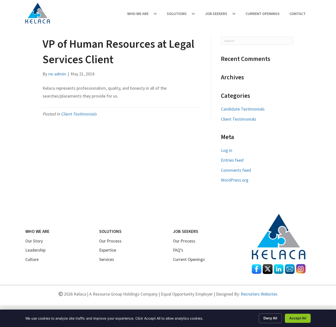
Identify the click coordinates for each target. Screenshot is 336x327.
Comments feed (236, 170)
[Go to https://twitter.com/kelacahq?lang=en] (268, 269)
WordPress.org (234, 180)
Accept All (297, 318)
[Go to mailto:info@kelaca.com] (290, 269)
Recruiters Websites (259, 294)
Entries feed (232, 160)
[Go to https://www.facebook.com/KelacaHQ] (256, 269)
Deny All (270, 318)
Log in (226, 150)
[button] (155, 13)
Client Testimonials (79, 114)
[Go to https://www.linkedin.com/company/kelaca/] (279, 269)
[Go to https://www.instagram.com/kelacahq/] (301, 268)
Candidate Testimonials (243, 109)
